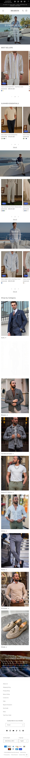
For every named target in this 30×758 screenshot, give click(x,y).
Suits (3, 337)
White (23, 210)
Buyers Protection (7, 704)
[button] (3, 10)
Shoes (3, 647)
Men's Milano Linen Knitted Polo (9, 134)
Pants (3, 569)
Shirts (3, 531)
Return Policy (6, 694)
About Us (5, 683)
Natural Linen (1, 210)
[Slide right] (18, 96)
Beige (1, 138)
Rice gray (26, 210)
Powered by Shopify (15, 752)
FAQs (4, 701)
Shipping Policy (7, 687)
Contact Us (6, 697)
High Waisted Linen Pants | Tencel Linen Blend (11, 207)
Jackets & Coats (6, 453)
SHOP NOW (15, 33)
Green (3, 138)
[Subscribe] (22, 725)
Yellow (3, 90)
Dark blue (25, 210)
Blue (1, 90)
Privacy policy (7, 754)
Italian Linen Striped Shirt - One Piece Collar (12, 86)
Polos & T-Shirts (6, 492)
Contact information (23, 754)
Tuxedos (4, 378)
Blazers (3, 415)
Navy (26, 138)
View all (15, 147)
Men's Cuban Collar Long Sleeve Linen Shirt (10, 279)
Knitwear (4, 608)
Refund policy (23, 752)
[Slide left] (11, 96)
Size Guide (5, 708)
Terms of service (14, 754)
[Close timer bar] (28, 1)
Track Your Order (7, 715)
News (4, 711)
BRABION (9, 752)
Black (4, 138)
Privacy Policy (6, 690)
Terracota (29, 90)
